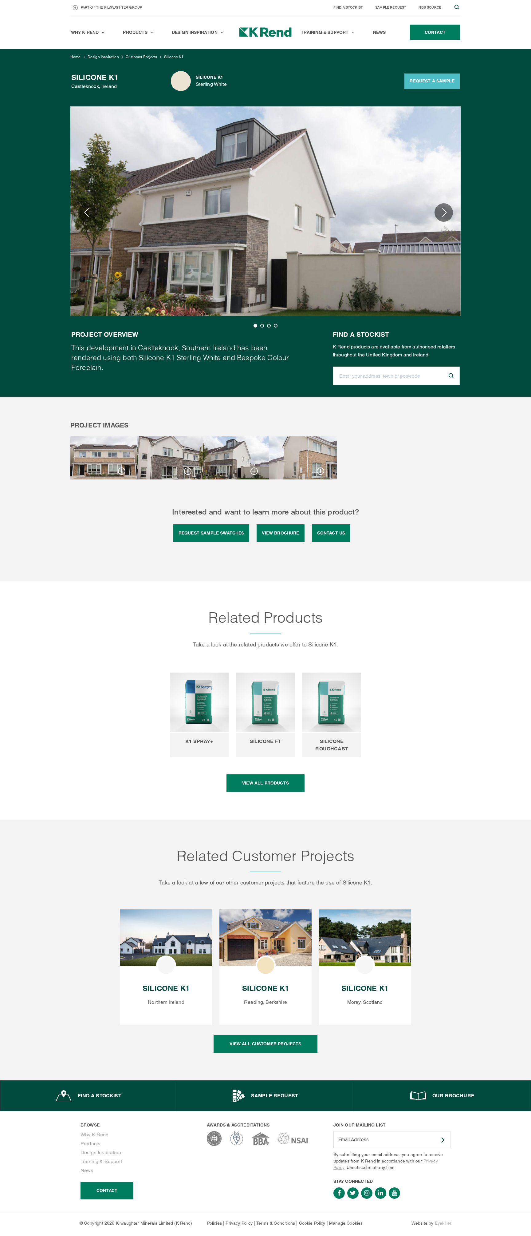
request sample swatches (211, 533)
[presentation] (87, 212)
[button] (255, 325)
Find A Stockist (348, 7)
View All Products (265, 783)
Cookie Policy (312, 1223)
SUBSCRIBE (438, 1140)
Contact (106, 1190)
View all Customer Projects (265, 1043)
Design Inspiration (103, 57)
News (87, 1170)
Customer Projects (141, 57)
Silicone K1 (174, 57)
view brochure (280, 533)
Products (90, 1144)
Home (75, 57)
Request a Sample (432, 80)
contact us (331, 533)
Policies (214, 1223)
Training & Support (101, 1161)
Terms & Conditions (275, 1223)
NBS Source (430, 7)
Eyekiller (443, 1223)
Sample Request (390, 7)
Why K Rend (95, 1135)
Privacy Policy (239, 1223)
